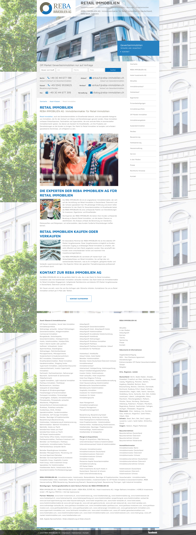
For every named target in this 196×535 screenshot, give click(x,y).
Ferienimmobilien (59, 393)
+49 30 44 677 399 (60, 92)
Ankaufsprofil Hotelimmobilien (91, 331)
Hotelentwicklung (102, 420)
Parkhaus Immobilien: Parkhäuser (52, 383)
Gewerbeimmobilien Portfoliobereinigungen (56, 470)
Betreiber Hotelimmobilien (89, 358)
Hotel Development (87, 420)
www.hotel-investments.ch (65, 496)
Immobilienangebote (137, 120)
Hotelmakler (63, 480)
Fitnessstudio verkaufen (60, 400)
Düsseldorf (123, 379)
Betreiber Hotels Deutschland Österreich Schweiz (98, 361)
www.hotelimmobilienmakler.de (51, 503)
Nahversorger (68, 373)
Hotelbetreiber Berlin (47, 467)
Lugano (147, 418)
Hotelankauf (134, 92)
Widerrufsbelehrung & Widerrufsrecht (76, 519)
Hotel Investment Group (58, 462)
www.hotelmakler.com (48, 513)
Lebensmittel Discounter (67, 366)
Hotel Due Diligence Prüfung (90, 378)
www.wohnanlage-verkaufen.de (52, 505)
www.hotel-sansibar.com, (137, 503)
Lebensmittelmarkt (47, 368)
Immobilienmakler (139, 477)
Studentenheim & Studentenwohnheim (54, 356)
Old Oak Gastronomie (71, 492)
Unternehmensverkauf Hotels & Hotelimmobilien (98, 444)
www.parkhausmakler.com (82, 508)
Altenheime (44, 402)
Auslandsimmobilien (137, 126)
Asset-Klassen (55, 101)
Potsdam (140, 404)
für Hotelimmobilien (87, 380)
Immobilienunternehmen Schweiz (131, 464)
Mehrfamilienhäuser (58, 351)
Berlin (132, 377)
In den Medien (135, 159)
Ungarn (122, 426)
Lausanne (122, 421)
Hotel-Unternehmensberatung (91, 473)
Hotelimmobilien (52, 341)
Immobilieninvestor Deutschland (131, 450)
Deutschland (124, 377)
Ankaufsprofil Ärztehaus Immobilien (93, 341)
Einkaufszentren (58, 358)
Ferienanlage (62, 395)
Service (133, 154)
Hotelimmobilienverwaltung (105, 380)
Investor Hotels (85, 373)
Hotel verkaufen (85, 375)
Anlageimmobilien (62, 331)
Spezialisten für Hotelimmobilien (52, 465)
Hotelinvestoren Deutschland (130, 469)
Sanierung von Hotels (100, 417)
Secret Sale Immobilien (66, 324)
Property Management (88, 407)
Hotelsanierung (135, 143)
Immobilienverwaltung (88, 464)
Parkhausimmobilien (47, 439)
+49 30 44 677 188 (60, 77)
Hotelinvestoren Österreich (129, 471)
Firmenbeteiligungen (137, 103)
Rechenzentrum (45, 385)
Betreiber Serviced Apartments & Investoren (56, 458)
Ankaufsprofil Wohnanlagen (90, 339)
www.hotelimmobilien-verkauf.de (136, 498)
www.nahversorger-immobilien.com (106, 508)
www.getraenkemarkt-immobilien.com (135, 508)
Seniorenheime (45, 405)
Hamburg (146, 379)
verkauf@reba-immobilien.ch (108, 85)
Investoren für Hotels (87, 395)
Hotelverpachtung (108, 368)
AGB (41, 519)
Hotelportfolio (64, 341)
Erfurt (137, 389)
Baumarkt (43, 375)
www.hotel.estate (133, 500)
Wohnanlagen (45, 351)
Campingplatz (45, 398)
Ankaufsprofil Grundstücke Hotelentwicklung (96, 334)
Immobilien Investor (87, 459)
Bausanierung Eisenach (77, 482)
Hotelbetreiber (85, 432)
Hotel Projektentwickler (88, 422)
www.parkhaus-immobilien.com (76, 505)
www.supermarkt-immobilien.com (52, 510)
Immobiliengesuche (87, 398)
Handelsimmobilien (47, 363)
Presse (132, 165)
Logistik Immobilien (47, 380)
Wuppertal (140, 409)
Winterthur (148, 421)
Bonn (144, 384)
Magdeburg (130, 382)
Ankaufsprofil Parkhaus (88, 344)
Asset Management (87, 402)
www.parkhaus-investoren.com (130, 505)
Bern (133, 418)
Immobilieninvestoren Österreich (92, 454)
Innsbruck (127, 413)
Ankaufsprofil (84, 324)
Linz (142, 411)
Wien (131, 411)
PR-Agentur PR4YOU (54, 492)
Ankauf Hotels (85, 356)
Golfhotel (43, 346)
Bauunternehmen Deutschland (130, 433)
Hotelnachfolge (85, 429)
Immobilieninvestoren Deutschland (92, 451)
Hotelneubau (44, 422)
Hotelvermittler (85, 424)
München (138, 382)
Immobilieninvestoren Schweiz (91, 456)
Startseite (133, 64)
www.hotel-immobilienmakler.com (96, 513)
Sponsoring (123, 340)
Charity (122, 337)
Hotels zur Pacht (54, 427)
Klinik (52, 410)
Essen (143, 389)
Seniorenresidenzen (60, 405)
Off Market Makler (86, 466)
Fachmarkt (44, 373)
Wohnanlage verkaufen (48, 329)
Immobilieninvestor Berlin (128, 448)
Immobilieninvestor (65, 477)
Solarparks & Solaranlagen (49, 388)
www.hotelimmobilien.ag (120, 496)
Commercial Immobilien (48, 334)
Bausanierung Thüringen (112, 482)
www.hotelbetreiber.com (71, 515)
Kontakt (125, 52)
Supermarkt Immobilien (48, 366)
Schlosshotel (52, 346)
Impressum (66, 533)
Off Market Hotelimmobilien (50, 434)
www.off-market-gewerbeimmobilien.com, (129, 510)
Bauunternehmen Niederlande (130, 440)
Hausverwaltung (136, 148)
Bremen (134, 386)
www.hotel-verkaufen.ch (117, 500)
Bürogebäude (45, 336)
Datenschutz (76, 533)
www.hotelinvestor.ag (84, 496)
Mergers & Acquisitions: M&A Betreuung (94, 439)
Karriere (122, 335)
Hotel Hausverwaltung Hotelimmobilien (94, 383)
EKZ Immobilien (45, 358)
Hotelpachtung (95, 368)
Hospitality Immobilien (88, 390)
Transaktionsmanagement (89, 410)
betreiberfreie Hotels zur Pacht (51, 432)
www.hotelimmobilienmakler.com (70, 513)
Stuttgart (122, 409)
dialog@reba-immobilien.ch (108, 92)
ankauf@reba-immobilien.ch (108, 77)
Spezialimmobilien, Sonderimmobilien (54, 412)
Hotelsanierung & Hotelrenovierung (63, 422)
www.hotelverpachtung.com (83, 498)
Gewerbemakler (125, 477)
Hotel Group (44, 462)
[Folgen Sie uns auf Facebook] (152, 532)
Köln (147, 394)
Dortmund (123, 389)
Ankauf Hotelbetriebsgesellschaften (93, 371)
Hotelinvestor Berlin (63, 467)
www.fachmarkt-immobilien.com (78, 510)
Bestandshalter (89, 477)
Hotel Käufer (95, 356)
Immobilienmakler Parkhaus (60, 444)
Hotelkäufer (94, 353)
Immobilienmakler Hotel (49, 480)
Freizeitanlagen (45, 393)
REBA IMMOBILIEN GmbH (67, 489)
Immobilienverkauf (86, 366)
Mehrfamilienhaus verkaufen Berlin (53, 447)
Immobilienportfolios (47, 326)
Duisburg (131, 389)
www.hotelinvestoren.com (120, 513)
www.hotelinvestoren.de (140, 496)
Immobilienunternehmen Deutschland (133, 459)
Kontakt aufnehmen (79, 299)
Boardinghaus (57, 349)
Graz (121, 413)
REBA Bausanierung (60, 482)
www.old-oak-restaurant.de (116, 503)
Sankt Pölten (145, 413)
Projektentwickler (62, 417)
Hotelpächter (97, 432)
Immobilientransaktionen (89, 405)
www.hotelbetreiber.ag (101, 496)
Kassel (153, 379)
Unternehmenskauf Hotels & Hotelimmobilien (96, 442)
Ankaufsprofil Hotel (87, 329)
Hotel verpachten (98, 375)
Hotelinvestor (78, 477)
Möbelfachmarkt (46, 378)
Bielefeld (130, 384)
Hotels (42, 341)
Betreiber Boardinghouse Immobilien (53, 450)
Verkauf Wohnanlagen (66, 329)
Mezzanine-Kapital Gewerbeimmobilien (94, 461)
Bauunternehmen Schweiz (129, 438)
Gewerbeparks (56, 336)
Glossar (122, 364)
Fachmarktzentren (55, 373)
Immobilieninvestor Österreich (130, 453)
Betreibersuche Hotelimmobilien (91, 388)
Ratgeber (122, 367)
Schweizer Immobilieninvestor (91, 449)
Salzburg (137, 411)
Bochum (138, 384)
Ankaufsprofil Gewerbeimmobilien (92, 326)
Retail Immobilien (46, 116)
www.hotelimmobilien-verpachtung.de (109, 498)
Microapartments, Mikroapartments (53, 353)
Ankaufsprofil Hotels (102, 329)
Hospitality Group (46, 460)
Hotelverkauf (84, 368)
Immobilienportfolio (137, 109)
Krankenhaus (44, 410)
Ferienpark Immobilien (48, 395)
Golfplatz (54, 398)
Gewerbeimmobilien (47, 331)
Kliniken (58, 410)
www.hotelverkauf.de (64, 498)
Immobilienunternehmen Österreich (132, 461)
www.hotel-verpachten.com (96, 500)
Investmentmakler (99, 480)
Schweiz (122, 418)
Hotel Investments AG (138, 75)
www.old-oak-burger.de (73, 503)
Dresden (150, 377)
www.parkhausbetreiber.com (61, 508)
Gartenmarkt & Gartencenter (59, 375)
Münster (122, 401)
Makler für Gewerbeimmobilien (80, 480)
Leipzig (122, 382)
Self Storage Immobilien (59, 415)
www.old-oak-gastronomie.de (94, 503)
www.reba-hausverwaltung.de (73, 500)
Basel (129, 418)
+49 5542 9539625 (61, 85)
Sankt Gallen (138, 421)
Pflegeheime (54, 402)
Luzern (130, 421)
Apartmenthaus (45, 349)
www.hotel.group (137, 513)
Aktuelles (133, 81)
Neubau (133, 131)
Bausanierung (135, 137)
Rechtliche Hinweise (137, 171)
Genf (142, 418)
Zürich (121, 423)
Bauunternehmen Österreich (129, 435)
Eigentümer (134, 98)
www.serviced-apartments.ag (51, 500)
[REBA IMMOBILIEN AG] (55, 8)
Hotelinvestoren (97, 373)
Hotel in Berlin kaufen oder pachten (53, 344)
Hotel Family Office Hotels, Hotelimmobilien (56, 437)
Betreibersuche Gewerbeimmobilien (93, 385)
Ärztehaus (43, 407)
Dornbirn (148, 411)
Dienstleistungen (125, 360)
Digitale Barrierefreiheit (52, 519)
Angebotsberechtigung (127, 355)
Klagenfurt (136, 413)
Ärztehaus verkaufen (55, 407)
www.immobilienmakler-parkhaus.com (103, 505)
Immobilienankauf (136, 86)
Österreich (123, 411)
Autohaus (55, 385)
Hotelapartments (62, 339)
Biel (137, 418)
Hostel (60, 346)
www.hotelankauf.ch (47, 498)
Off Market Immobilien (138, 114)
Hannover (150, 391)
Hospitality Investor (61, 460)
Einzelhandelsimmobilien (49, 361)
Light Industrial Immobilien (65, 380)
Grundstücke (44, 415)
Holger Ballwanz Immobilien (125, 489)
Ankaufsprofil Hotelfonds (89, 336)
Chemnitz (141, 386)
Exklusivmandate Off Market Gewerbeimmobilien (137, 362)
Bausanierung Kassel (98, 415)
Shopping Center (61, 363)
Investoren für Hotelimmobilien (91, 393)
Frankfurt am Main (135, 379)
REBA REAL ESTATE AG (86, 489)
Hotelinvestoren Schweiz (128, 473)
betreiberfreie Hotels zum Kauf (51, 429)
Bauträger (50, 417)
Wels (127, 416)
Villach (121, 416)
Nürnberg (135, 401)
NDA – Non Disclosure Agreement (131, 357)
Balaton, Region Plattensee (136, 426)
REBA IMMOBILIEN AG (138, 70)
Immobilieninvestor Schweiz (129, 455)
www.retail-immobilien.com (102, 510)
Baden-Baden (141, 377)
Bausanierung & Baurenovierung (52, 420)
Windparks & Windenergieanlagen (52, 390)
